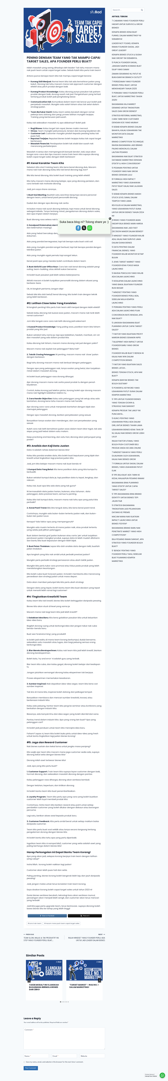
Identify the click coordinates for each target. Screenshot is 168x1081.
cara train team (34, 923)
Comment (29, 1030)
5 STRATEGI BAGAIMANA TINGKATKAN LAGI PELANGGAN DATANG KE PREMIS (126, 509)
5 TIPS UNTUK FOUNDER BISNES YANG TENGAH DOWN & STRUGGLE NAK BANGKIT (126, 403)
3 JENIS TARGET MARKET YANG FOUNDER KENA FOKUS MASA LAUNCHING (126, 265)
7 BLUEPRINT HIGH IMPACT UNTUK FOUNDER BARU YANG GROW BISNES (127, 345)
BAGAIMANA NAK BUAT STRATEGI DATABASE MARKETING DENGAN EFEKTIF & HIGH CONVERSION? (127, 160)
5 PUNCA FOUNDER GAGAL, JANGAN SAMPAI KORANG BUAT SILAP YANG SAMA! (126, 66)
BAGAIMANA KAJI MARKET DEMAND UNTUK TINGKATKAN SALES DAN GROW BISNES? (125, 108)
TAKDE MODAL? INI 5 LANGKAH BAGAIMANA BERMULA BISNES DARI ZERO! (44, 987)
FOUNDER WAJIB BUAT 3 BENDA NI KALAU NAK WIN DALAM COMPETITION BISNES (128, 357)
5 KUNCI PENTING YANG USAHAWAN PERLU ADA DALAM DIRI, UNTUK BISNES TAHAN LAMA (127, 422)
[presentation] (44, 970)
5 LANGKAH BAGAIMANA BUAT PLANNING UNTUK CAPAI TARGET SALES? (127, 326)
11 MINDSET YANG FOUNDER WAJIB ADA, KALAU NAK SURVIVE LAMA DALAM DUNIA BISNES (128, 239)
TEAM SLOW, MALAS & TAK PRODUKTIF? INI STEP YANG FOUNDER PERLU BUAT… (41, 937)
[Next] (99, 980)
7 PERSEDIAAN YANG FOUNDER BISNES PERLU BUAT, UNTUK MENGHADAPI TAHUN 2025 (126, 85)
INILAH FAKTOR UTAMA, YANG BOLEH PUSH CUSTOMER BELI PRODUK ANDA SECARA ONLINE (126, 444)
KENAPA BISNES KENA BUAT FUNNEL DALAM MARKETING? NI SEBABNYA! (126, 35)
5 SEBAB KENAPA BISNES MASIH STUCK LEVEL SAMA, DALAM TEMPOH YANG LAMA (126, 197)
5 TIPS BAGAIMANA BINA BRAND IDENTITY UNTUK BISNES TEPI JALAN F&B (127, 497)
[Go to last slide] (29, 980)
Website (84, 1056)
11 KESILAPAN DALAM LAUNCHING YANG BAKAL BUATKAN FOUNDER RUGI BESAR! (127, 284)
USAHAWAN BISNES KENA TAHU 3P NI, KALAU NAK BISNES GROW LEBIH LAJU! (128, 433)
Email (55, 1056)
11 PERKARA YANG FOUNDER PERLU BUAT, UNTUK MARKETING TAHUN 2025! (127, 96)
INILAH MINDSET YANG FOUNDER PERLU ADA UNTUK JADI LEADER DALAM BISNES (86, 937)
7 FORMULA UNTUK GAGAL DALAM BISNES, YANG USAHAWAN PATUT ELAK (127, 467)
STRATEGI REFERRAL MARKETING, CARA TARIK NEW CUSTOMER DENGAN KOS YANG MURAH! (127, 119)
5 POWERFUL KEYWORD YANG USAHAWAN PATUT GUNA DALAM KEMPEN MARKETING (127, 391)
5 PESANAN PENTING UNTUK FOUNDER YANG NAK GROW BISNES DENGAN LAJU (125, 171)
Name (28, 1056)
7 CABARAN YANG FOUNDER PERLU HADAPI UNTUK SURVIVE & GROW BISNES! (128, 24)
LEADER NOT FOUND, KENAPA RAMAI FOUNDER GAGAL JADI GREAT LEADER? (125, 47)
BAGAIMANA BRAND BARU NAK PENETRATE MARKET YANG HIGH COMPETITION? (126, 531)
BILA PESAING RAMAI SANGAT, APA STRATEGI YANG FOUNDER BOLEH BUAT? (128, 543)
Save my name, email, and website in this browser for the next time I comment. (54, 1062)
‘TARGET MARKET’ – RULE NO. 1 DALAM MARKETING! (83, 986)
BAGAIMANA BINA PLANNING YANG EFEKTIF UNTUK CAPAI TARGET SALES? (125, 486)
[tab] (60, 1001)
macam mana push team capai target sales (61, 923)
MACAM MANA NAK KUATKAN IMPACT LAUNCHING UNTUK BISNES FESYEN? (125, 520)
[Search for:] (128, 10)
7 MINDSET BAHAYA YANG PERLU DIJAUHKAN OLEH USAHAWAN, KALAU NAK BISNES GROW (127, 456)
